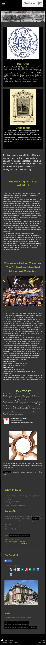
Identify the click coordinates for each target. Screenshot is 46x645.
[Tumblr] (34, 569)
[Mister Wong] (26, 569)
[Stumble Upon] (30, 569)
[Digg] (14, 569)
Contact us (33, 137)
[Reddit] (18, 569)
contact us (35, 518)
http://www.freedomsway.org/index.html (17, 624)
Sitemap (10, 640)
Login (43, 640)
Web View (42, 642)
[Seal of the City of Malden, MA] (23, 43)
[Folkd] (22, 569)
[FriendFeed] (11, 574)
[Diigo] (37, 569)
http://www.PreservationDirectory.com (16, 622)
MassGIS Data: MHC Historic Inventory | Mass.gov (21, 627)
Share (9, 561)
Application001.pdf (16, 420)
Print (5, 640)
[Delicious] (11, 569)
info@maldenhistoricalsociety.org (19, 535)
